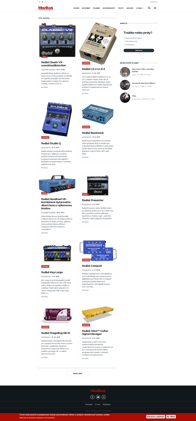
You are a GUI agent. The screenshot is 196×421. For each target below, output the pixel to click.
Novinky (86, 8)
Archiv (129, 8)
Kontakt (88, 404)
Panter (134, 74)
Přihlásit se (154, 2)
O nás (139, 8)
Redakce (107, 404)
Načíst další (77, 373)
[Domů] (45, 8)
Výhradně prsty (131, 41)
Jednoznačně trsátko (133, 38)
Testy (121, 8)
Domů (76, 8)
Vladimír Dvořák (48, 69)
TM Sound (135, 86)
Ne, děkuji (171, 417)
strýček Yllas (136, 99)
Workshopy (109, 8)
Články (96, 8)
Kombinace (130, 45)
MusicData (86, 73)
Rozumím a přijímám (155, 417)
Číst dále (44, 87)
